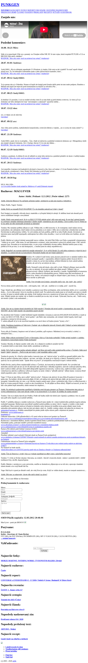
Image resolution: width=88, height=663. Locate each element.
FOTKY (24, 10)
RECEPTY (48, 12)
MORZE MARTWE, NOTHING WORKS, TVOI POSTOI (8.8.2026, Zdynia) (31, 561)
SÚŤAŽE (56, 12)
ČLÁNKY (21, 12)
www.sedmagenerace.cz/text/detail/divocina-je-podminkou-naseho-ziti (26, 427)
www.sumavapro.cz (16, 412)
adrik (14, 661)
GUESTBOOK (66, 12)
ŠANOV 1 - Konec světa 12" (12, 590)
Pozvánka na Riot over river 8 (12, 609)
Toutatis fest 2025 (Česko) (11, 600)
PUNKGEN (10, 4)
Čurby (3, 570)
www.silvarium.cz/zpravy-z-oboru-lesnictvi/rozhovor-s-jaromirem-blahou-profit (29, 425)
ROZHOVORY (62, 10)
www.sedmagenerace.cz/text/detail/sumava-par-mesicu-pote (22, 431)
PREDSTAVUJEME (8, 12)
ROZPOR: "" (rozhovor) (25, 58)
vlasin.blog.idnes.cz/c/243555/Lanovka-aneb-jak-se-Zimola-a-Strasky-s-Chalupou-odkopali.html (36, 450)
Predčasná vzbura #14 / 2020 (12, 619)
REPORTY (32, 10)
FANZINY (29, 12)
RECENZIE (40, 10)
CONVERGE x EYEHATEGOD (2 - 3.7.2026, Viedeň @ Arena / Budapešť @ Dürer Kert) (36, 580)
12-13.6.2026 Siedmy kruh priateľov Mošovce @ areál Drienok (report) (27, 186)
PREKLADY (38, 12)
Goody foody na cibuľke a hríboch (14, 639)
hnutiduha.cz (5, 414)
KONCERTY (15, 10)
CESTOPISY (51, 10)
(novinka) (4, 117)
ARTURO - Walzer (8, 629)
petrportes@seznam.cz (9, 410)
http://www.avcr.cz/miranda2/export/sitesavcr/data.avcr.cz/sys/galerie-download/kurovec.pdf (34, 419)
